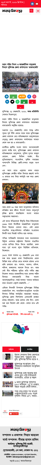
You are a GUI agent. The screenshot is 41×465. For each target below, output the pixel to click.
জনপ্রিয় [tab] (29, 349)
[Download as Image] (13, 97)
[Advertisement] (20, 35)
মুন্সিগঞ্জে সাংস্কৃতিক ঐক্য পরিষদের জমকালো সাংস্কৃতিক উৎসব (27, 366)
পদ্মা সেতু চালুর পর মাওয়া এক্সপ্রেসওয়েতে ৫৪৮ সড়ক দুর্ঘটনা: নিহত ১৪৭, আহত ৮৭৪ (26, 393)
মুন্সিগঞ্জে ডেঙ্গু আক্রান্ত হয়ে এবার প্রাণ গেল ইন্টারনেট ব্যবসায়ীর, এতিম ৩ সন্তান (26, 375)
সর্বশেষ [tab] (11, 349)
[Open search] (31, 11)
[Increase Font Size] (32, 102)
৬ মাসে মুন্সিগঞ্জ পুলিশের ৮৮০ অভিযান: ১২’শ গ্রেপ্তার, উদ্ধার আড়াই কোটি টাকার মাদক (27, 384)
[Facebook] (32, 4)
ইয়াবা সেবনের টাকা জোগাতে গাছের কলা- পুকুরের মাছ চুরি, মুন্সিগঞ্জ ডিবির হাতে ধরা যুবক (27, 357)
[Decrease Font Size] (20, 107)
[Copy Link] (24, 102)
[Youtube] (37, 4)
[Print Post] (7, 97)
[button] (38, 11)
